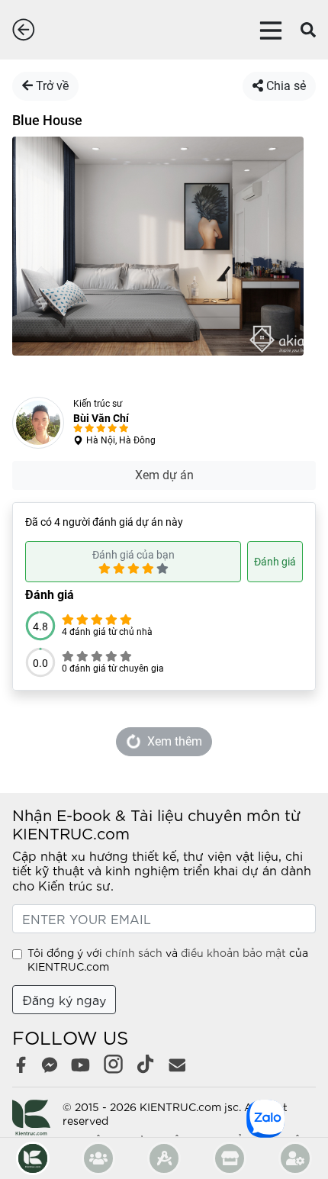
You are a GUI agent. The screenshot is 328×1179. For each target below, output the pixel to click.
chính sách (133, 952)
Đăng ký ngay (64, 999)
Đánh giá (275, 562)
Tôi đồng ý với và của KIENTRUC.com (167, 959)
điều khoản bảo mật (233, 952)
